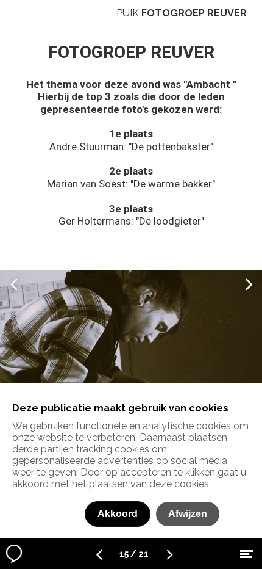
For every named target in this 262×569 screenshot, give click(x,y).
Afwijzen (187, 514)
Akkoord (117, 514)
